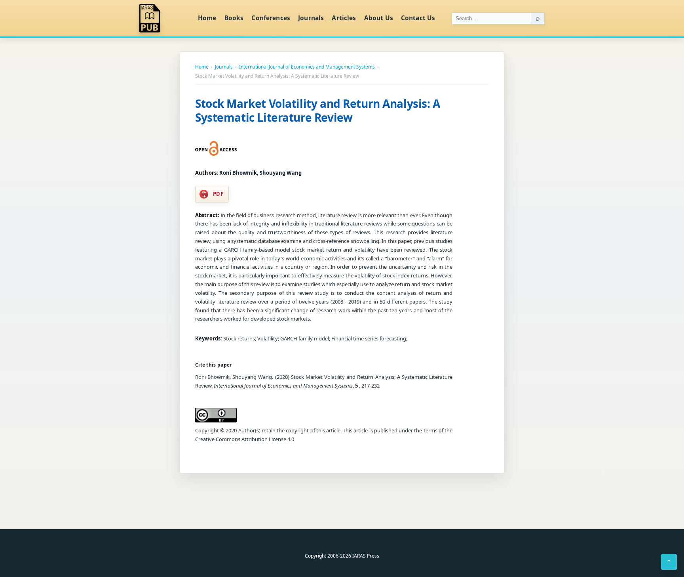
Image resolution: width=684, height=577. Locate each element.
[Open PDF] (216, 148)
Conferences (270, 17)
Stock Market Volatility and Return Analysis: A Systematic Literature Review (317, 110)
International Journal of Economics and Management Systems (307, 67)
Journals (311, 17)
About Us (378, 17)
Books (234, 17)
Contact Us (418, 17)
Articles (344, 17)
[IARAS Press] (163, 18)
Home (207, 17)
